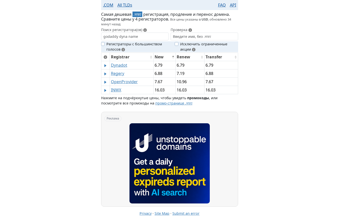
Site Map (162, 213)
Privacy (146, 213)
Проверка (179, 29)
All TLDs (124, 5)
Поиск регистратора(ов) (122, 29)
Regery (117, 73)
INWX (116, 90)
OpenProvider (124, 81)
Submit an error (185, 213)
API (233, 5)
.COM (108, 5)
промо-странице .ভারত (173, 103)
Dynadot (119, 65)
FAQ (222, 5)
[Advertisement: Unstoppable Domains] (169, 163)
